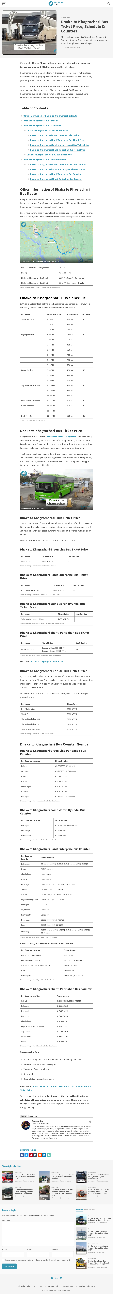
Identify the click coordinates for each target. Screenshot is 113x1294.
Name (5, 1249)
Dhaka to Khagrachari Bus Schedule (40, 120)
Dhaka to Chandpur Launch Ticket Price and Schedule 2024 (98, 1248)
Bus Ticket (66, 18)
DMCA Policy (80, 1286)
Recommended (89, 1210)
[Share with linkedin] (44, 1155)
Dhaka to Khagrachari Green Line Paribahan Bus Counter (58, 164)
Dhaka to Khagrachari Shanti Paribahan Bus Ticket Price (57, 149)
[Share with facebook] (22, 1155)
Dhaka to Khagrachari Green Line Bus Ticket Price (54, 135)
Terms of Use (67, 1286)
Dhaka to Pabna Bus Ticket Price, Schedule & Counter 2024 (25, 1177)
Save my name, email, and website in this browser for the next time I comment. (37, 1260)
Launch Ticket (94, 1229)
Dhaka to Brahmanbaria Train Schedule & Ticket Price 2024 (99, 1219)
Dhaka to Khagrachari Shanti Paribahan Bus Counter (56, 179)
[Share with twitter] (26, 1155)
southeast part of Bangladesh (61, 436)
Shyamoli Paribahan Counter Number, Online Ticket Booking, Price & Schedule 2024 (62, 1193)
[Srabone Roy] (25, 1125)
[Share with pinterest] (31, 1155)
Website (55, 1249)
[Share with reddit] (40, 1155)
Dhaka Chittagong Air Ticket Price (46, 661)
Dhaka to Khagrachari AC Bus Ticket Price (47, 130)
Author (23, 1116)
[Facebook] (90, 1121)
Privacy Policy (53, 1286)
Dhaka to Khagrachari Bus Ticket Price (42, 125)
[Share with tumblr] (35, 1155)
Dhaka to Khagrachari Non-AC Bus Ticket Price (50, 154)
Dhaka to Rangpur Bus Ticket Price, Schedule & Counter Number (63, 1177)
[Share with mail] (49, 1155)
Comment (7, 1220)
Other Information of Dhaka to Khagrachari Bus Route (50, 115)
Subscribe (21, 1286)
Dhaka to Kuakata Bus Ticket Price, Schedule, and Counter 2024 (99, 1177)
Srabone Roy (37, 1121)
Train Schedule (94, 1216)
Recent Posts (32, 1116)
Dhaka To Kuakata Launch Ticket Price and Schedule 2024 (98, 1233)
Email (30, 1249)
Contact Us (41, 1286)
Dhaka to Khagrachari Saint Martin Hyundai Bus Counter (58, 169)
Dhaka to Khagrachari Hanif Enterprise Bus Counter (55, 174)
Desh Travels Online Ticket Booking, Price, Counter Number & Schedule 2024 (98, 1192)
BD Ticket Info (45, 1123)
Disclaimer (91, 1286)
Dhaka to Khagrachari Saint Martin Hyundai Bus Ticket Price (59, 145)
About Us (31, 1286)
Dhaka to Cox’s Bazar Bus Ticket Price (50, 1086)
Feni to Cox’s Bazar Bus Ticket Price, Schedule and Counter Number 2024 (98, 1263)
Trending (79, 1210)
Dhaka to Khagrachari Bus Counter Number (44, 159)
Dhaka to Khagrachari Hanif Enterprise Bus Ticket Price (57, 140)
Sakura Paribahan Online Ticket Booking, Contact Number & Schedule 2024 (24, 1192)
